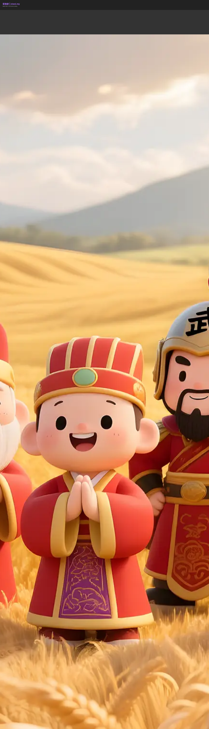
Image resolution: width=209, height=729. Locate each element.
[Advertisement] (104, 22)
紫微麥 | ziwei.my (11, 4)
